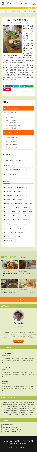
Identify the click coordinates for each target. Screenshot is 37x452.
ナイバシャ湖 (24, 23)
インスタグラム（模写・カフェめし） (12, 431)
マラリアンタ (8, 232)
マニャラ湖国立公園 (12, 147)
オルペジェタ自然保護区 (13, 125)
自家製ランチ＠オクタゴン (8, 292)
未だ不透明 (5, 381)
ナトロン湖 (26, 220)
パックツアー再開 (6, 353)
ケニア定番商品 (18, 199)
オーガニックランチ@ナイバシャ (27, 11)
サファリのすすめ (23, 447)
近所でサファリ (6, 367)
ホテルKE (16, 224)
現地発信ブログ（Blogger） (10, 425)
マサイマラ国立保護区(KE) (12, 108)
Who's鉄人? (18, 341)
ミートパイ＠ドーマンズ (26, 292)
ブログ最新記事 (6, 347)
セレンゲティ (28, 207)
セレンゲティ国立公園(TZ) (12, 132)
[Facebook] (7, 86)
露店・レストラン (10, 240)
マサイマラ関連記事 (27, 441)
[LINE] (30, 86)
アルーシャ (8, 191)
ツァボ (16, 215)
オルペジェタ (22, 195)
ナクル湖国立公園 (11, 117)
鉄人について (24, 443)
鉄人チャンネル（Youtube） (10, 427)
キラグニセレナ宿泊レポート (11, 174)
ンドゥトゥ (8, 236)
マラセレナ (28, 228)
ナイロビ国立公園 (11, 122)
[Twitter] (15, 86)
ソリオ (7, 211)
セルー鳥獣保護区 (11, 142)
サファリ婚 (19, 203)
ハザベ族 (7, 224)
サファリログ (8, 203)
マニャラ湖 (18, 228)
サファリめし (12, 11)
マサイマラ (8, 228)
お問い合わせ (13, 443)
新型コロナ (18, 236)
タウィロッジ (16, 211)
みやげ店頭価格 (23, 187)
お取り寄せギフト (10, 187)
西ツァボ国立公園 (11, 120)
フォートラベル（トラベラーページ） (12, 429)
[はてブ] (23, 86)
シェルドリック (9, 207)
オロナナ (7, 199)
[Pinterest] (7, 89)
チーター (7, 215)
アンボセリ (18, 191)
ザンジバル (29, 203)
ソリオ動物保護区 (11, 128)
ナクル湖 (16, 220)
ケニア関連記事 (14, 441)
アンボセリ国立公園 (10, 113)
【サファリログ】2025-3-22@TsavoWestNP (15, 169)
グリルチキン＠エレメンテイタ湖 (12, 160)
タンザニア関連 (28, 211)
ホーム (6, 441)
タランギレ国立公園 (12, 144)
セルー (19, 207)
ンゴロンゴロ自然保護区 (11, 137)
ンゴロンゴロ (19, 232)
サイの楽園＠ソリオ (9, 165)
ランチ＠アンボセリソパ (26, 273)
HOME (5, 11)
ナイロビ (7, 220)
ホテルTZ (25, 224)
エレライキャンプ (10, 195)
